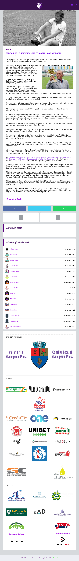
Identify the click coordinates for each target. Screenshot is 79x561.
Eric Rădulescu (14, 299)
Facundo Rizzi (14, 265)
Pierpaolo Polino (14, 271)
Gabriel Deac (13, 310)
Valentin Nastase (14, 315)
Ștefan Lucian (13, 254)
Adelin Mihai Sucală (15, 326)
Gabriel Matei (13, 304)
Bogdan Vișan (14, 260)
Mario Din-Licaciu (15, 282)
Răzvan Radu (13, 249)
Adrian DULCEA (14, 321)
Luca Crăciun (13, 277)
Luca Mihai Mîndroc (15, 288)
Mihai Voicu (13, 293)
